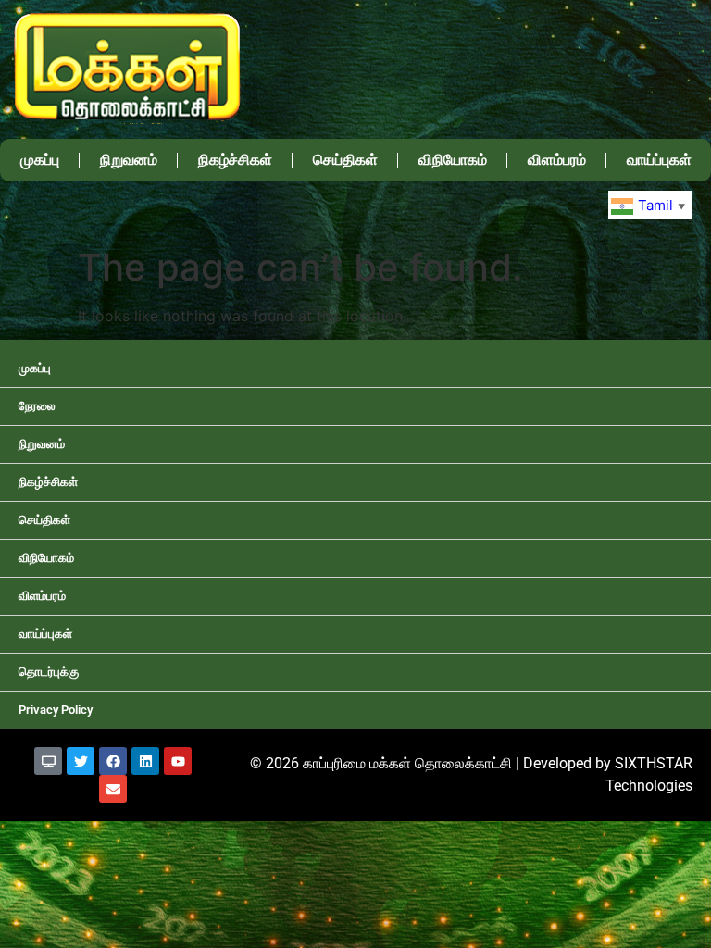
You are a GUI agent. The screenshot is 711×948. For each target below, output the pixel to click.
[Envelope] (113, 789)
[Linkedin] (145, 761)
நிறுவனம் (128, 159)
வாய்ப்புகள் (659, 159)
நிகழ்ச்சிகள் (235, 159)
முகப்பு (39, 159)
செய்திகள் (345, 159)
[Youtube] (178, 761)
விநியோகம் (452, 159)
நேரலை (37, 406)
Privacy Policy (56, 710)
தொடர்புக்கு (49, 672)
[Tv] (48, 761)
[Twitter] (80, 761)
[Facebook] (113, 761)
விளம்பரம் (557, 159)
